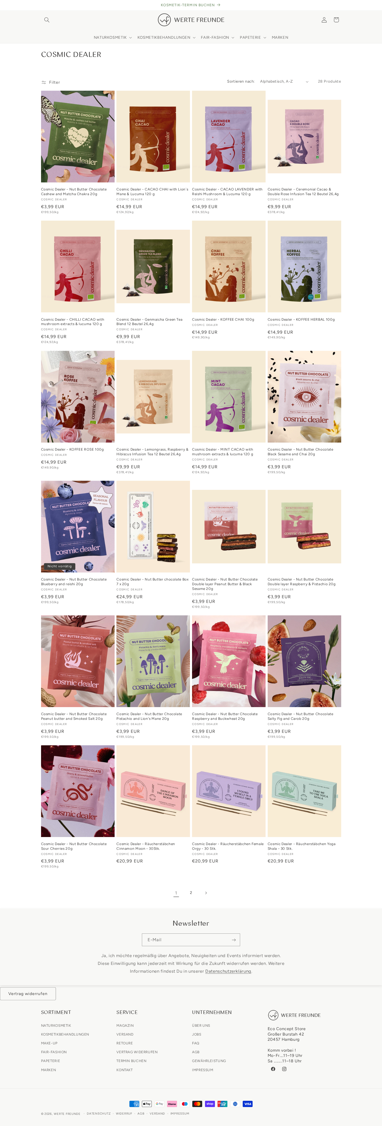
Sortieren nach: (241, 81)
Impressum (179, 1114)
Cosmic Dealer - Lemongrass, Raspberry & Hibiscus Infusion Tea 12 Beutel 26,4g (152, 451)
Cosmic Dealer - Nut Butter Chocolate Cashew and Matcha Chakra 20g (74, 191)
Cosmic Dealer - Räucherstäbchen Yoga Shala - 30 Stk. (302, 846)
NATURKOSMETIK (56, 1025)
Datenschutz (98, 1114)
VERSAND (124, 1034)
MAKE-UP (49, 1043)
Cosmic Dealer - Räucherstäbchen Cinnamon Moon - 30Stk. (145, 846)
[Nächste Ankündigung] (339, 5)
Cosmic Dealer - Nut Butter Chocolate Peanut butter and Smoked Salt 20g (74, 716)
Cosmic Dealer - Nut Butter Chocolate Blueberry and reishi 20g (74, 581)
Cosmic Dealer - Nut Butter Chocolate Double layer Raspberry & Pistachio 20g (302, 581)
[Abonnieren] (234, 939)
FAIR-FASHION (54, 1052)
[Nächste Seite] (206, 893)
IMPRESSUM (202, 1070)
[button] (47, 20)
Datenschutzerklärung (228, 970)
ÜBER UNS (201, 1025)
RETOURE (124, 1043)
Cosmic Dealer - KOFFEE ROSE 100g (72, 449)
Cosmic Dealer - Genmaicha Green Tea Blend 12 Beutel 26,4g (149, 321)
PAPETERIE (50, 1061)
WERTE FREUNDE (67, 1114)
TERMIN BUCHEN (131, 1061)
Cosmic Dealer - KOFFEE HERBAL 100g (301, 319)
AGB (196, 1052)
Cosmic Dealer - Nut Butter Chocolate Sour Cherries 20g (74, 846)
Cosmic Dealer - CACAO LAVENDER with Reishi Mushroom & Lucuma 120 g (227, 191)
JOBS (196, 1034)
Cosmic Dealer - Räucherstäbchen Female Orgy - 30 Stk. (228, 846)
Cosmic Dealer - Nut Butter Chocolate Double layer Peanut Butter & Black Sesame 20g (225, 584)
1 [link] (176, 892)
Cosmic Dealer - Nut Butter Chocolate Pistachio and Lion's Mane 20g (149, 716)
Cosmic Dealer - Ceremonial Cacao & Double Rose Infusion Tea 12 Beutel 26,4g (303, 191)
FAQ (195, 1043)
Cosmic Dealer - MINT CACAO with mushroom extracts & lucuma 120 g (222, 451)
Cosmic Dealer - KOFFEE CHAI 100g (223, 319)
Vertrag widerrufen (28, 993)
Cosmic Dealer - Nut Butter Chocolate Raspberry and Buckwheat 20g (225, 716)
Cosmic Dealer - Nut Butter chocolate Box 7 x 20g (152, 581)
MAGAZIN (125, 1025)
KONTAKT (124, 1070)
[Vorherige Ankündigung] (42, 5)
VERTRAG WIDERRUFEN (136, 1052)
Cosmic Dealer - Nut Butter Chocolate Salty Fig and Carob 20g (300, 716)
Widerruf (124, 1114)
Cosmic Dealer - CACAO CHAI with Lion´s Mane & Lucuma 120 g (152, 191)
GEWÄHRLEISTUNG (209, 1061)
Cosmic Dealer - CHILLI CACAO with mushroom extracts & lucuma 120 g (72, 321)
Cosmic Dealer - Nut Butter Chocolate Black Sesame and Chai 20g (300, 451)
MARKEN (48, 1070)
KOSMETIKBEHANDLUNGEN (65, 1034)
